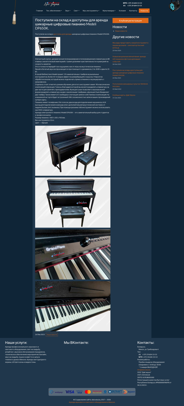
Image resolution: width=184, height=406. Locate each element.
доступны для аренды (63, 34)
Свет (76, 11)
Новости (144, 11)
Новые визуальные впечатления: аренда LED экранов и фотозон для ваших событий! (129, 59)
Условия (122, 11)
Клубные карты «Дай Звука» (124, 95)
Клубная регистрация (130, 20)
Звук (67, 11)
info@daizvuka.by (144, 370)
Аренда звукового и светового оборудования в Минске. (92, 402)
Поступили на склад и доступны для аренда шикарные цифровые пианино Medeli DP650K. (128, 72)
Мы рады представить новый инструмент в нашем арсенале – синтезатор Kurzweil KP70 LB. (130, 45)
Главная (39, 11)
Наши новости (52, 334)
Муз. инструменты (90, 11)
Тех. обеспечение (53, 11)
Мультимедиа (108, 11)
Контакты (133, 11)
